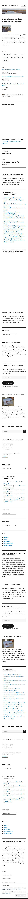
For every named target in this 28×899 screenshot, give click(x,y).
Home (4, 871)
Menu (23, 5)
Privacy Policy (6, 885)
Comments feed (8, 543)
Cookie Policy (7, 893)
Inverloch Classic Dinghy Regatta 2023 (14, 226)
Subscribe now (8, 383)
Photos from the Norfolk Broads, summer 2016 (13, 76)
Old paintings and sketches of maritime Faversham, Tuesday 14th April (14, 200)
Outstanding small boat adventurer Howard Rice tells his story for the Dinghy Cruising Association (14, 230)
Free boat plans (6, 878)
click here (5, 457)
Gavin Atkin (7, 94)
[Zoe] (14, 28)
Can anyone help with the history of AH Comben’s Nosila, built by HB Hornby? (14, 500)
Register (6, 537)
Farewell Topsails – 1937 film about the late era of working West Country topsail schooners (14, 218)
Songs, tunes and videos (9, 882)
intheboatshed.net (10, 5)
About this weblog (7, 875)
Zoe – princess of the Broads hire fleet (11, 69)
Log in (5, 539)
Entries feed (7, 541)
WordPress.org (8, 545)
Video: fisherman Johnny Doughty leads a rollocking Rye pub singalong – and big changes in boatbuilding (15, 236)
